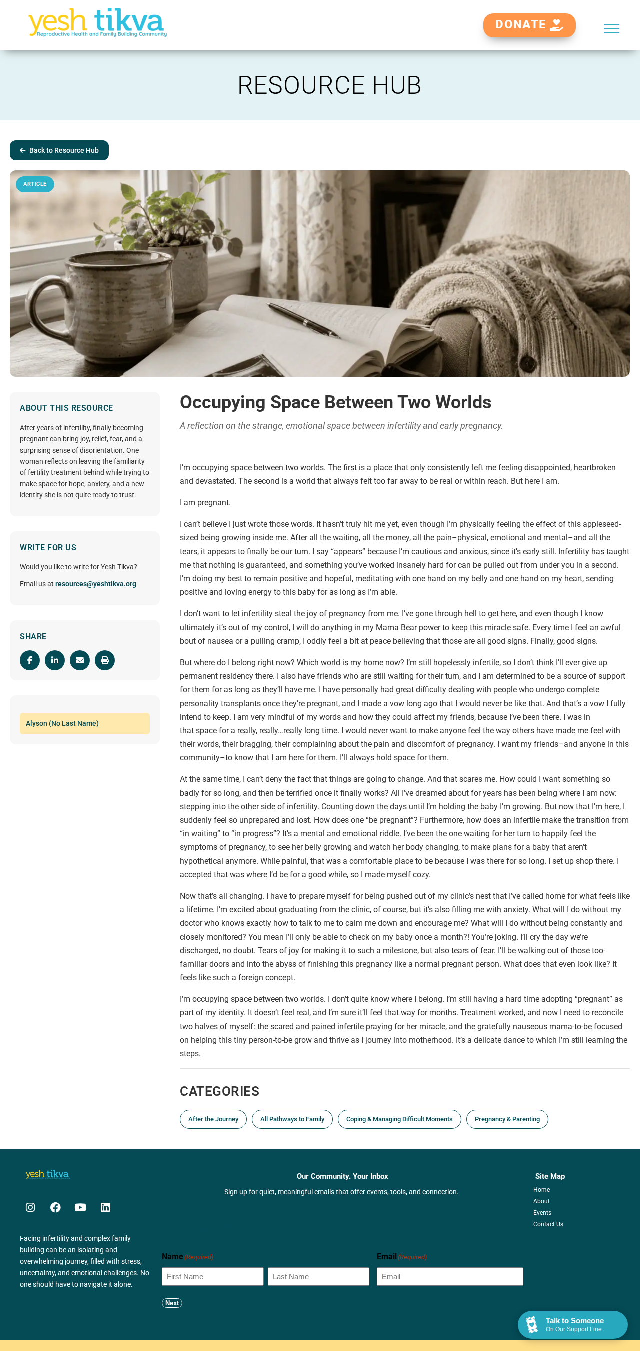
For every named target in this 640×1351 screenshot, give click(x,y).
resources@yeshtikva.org (96, 584)
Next (172, 1303)
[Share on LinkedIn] (55, 660)
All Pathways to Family (292, 1119)
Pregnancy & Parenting (507, 1119)
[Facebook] (55, 1207)
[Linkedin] (105, 1207)
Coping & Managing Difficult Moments (399, 1119)
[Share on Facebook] (30, 660)
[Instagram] (30, 1207)
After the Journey (213, 1119)
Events (543, 1213)
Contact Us (549, 1224)
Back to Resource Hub (64, 150)
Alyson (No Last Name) (62, 724)
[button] (611, 28)
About (542, 1201)
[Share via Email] (80, 660)
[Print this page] (105, 660)
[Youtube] (80, 1207)
